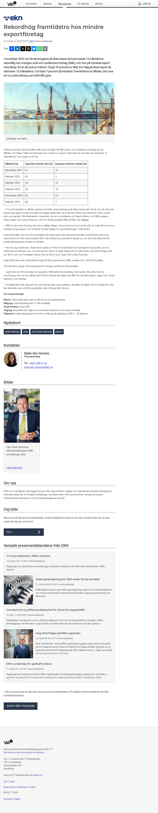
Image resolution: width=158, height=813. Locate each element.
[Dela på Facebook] (11, 49)
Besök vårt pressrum (20, 706)
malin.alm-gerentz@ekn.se (38, 367)
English (16, 799)
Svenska (8, 799)
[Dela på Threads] (28, 49)
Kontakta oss (36, 775)
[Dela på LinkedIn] (17, 49)
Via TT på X (9, 781)
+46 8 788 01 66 (38, 363)
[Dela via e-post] (45, 49)
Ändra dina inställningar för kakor (20, 787)
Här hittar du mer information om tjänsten (24, 752)
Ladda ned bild (14, 468)
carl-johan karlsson (42, 331)
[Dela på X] (22, 49)
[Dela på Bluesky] (33, 49)
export (59, 331)
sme (25, 331)
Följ (9, 532)
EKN (31, 41)
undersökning (12, 331)
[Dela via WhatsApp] (39, 49)
